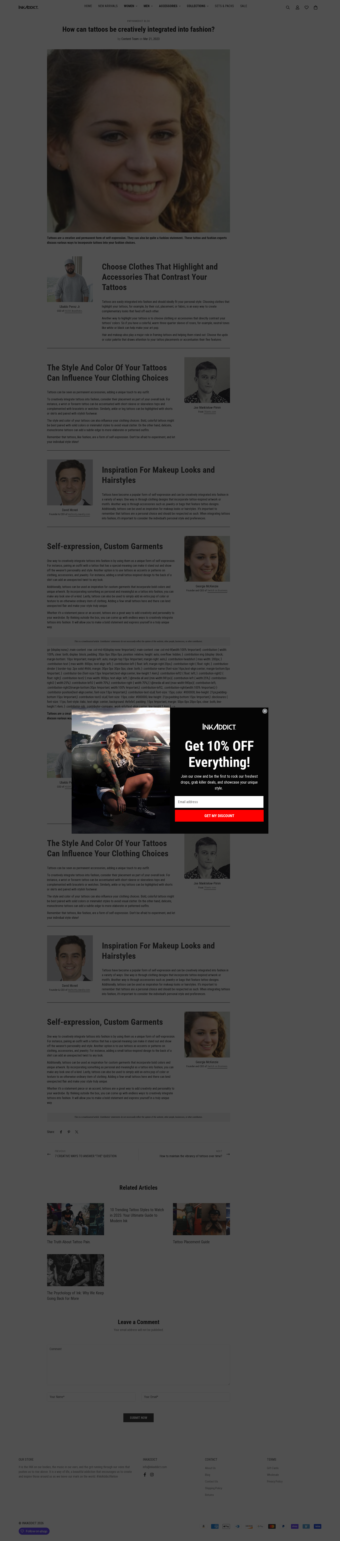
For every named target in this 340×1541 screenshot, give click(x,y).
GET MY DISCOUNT (219, 815)
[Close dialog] (265, 711)
